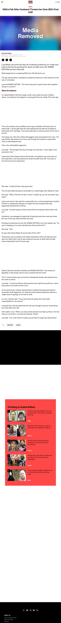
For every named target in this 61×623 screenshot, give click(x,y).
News (30, 7)
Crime (29, 421)
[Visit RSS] (37, 610)
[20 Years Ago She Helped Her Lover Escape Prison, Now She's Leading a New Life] (30, 416)
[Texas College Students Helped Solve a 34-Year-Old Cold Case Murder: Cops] (30, 475)
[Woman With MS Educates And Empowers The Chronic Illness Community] (30, 445)
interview (10, 325)
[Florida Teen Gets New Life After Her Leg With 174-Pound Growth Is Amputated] (30, 460)
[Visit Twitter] (27, 610)
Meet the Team (8, 620)
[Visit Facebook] (23, 610)
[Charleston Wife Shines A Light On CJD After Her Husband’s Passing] (30, 430)
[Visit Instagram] (30, 610)
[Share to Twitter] (6, 60)
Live (58, 2)
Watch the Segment (9, 90)
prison (18, 325)
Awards (6, 622)
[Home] (30, 2)
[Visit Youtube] (33, 610)
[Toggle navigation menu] (2, 2)
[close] (59, 332)
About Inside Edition (10, 618)
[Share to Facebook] (3, 60)
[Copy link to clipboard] (10, 60)
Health (29, 435)
